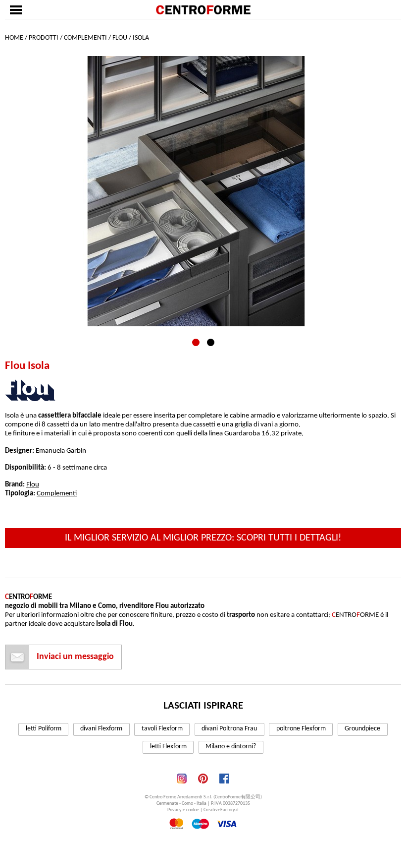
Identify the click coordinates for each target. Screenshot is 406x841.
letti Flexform (168, 746)
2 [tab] (210, 342)
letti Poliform (43, 728)
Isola (141, 38)
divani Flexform (101, 728)
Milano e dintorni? (230, 746)
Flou (119, 38)
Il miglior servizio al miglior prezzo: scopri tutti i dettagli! (203, 538)
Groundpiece (362, 728)
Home (14, 38)
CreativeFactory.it (221, 810)
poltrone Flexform (301, 728)
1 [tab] (196, 342)
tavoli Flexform (162, 728)
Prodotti (43, 38)
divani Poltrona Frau (229, 728)
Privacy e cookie (183, 810)
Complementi (85, 38)
